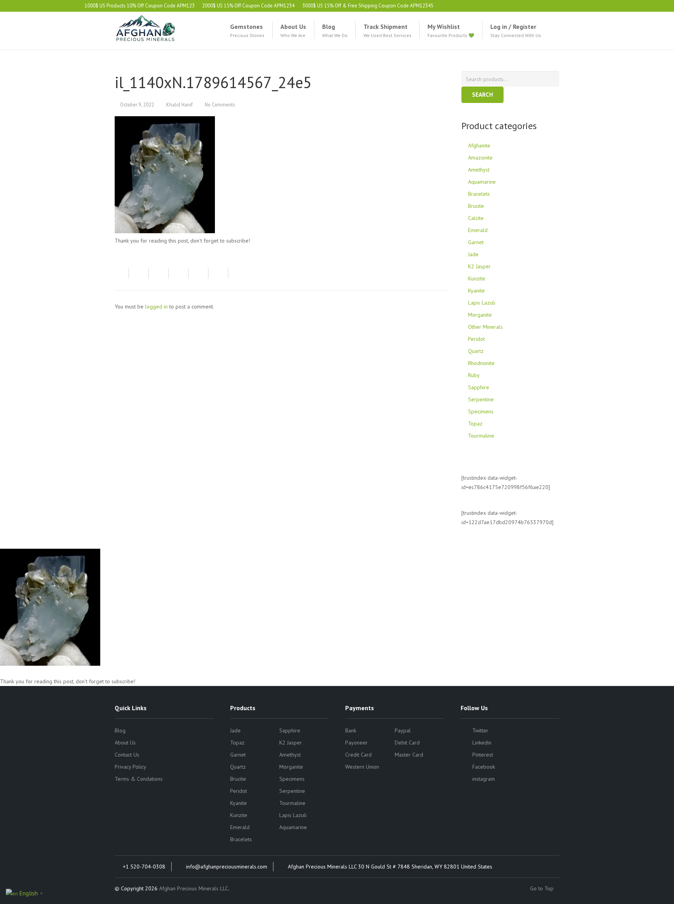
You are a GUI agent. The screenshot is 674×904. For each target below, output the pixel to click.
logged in (156, 306)
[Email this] (122, 273)
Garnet (476, 242)
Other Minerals (485, 326)
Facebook (483, 766)
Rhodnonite (481, 363)
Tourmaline (481, 435)
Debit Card (407, 742)
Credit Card (358, 754)
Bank (350, 730)
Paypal (403, 730)
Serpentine (481, 399)
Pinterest (482, 754)
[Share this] (139, 273)
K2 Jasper (479, 266)
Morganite (480, 314)
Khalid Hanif (179, 104)
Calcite (476, 218)
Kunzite (476, 278)
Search (482, 94)
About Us (125, 742)
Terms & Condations (139, 778)
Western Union (362, 766)
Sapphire (478, 387)
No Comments (220, 104)
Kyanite (476, 290)
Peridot (476, 338)
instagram (483, 778)
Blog (120, 730)
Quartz (476, 351)
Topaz (475, 423)
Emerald (478, 230)
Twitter (480, 730)
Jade (473, 254)
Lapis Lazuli (481, 302)
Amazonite (480, 157)
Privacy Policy (130, 766)
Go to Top (542, 888)
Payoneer (356, 742)
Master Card (409, 754)
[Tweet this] (159, 273)
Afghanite (479, 145)
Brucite (476, 205)
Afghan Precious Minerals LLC (193, 888)
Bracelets (479, 193)
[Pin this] (219, 273)
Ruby (474, 375)
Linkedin (481, 742)
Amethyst (479, 169)
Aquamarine (482, 181)
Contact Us (127, 754)
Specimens (480, 411)
